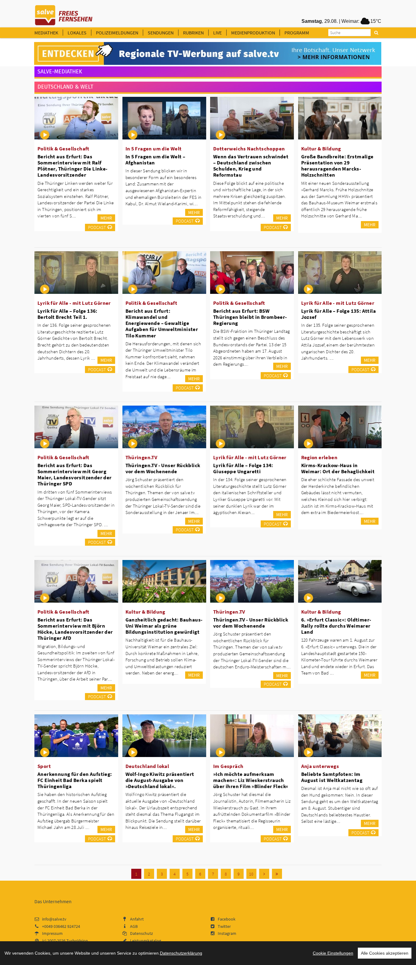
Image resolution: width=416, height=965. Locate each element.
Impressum (52, 933)
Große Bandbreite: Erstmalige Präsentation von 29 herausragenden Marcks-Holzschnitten (337, 165)
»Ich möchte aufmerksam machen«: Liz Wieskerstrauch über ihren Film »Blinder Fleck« (250, 780)
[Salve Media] (207, 53)
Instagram (227, 933)
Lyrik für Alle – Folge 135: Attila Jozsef (338, 314)
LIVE (217, 33)
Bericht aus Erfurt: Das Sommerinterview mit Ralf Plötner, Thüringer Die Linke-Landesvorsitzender (72, 165)
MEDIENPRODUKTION (253, 33)
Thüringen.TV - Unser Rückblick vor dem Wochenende (162, 468)
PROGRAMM (296, 33)
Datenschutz (141, 933)
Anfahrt (137, 919)
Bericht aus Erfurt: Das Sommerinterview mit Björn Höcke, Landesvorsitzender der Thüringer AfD (75, 628)
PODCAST (97, 227)
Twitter (224, 926)
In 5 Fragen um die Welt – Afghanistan (155, 159)
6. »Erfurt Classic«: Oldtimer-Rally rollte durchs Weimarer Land (336, 625)
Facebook (226, 919)
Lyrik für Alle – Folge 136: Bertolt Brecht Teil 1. (67, 314)
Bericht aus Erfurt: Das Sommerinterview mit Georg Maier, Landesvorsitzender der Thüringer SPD (74, 474)
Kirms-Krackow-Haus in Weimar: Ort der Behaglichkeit (338, 468)
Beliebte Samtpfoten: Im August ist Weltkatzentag (332, 777)
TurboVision (77, 940)
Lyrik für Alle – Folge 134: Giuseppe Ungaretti (243, 468)
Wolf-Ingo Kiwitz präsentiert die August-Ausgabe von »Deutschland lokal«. (159, 780)
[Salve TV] (63, 13)
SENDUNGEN (161, 33)
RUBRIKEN (193, 33)
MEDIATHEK (46, 33)
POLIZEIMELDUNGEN (117, 33)
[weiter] (264, 874)
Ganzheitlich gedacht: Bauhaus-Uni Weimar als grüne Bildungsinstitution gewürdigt (164, 625)
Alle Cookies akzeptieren (384, 953)
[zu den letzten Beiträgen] (277, 874)
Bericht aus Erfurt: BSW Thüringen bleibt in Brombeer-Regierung (250, 317)
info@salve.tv (54, 919)
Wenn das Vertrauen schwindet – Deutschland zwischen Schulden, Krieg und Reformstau (250, 165)
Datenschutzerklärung (181, 953)
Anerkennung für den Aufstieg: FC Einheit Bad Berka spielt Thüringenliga (74, 780)
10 (251, 874)
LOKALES (77, 33)
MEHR (106, 218)
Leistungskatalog (145, 940)
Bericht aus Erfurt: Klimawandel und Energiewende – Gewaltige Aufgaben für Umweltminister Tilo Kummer (161, 323)
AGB (134, 926)
